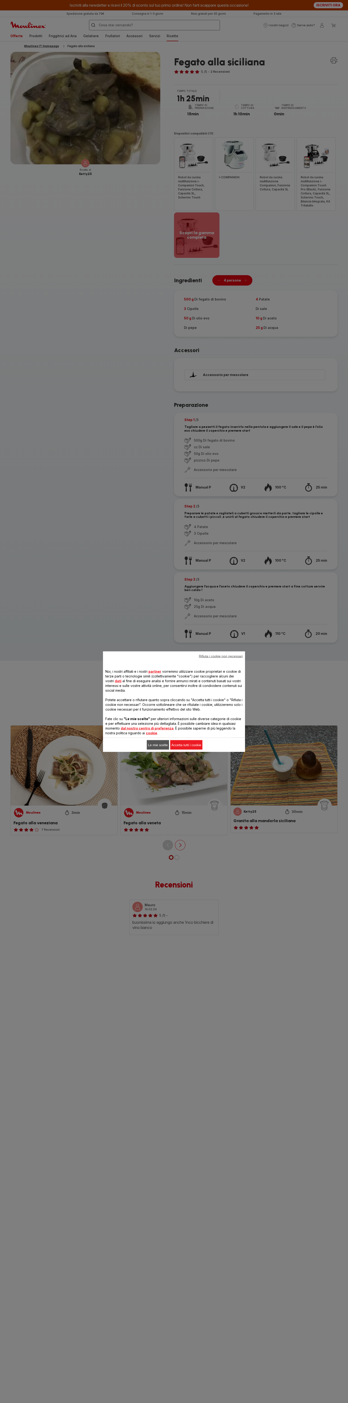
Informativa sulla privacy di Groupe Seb (125, 775)
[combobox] (112, 702)
